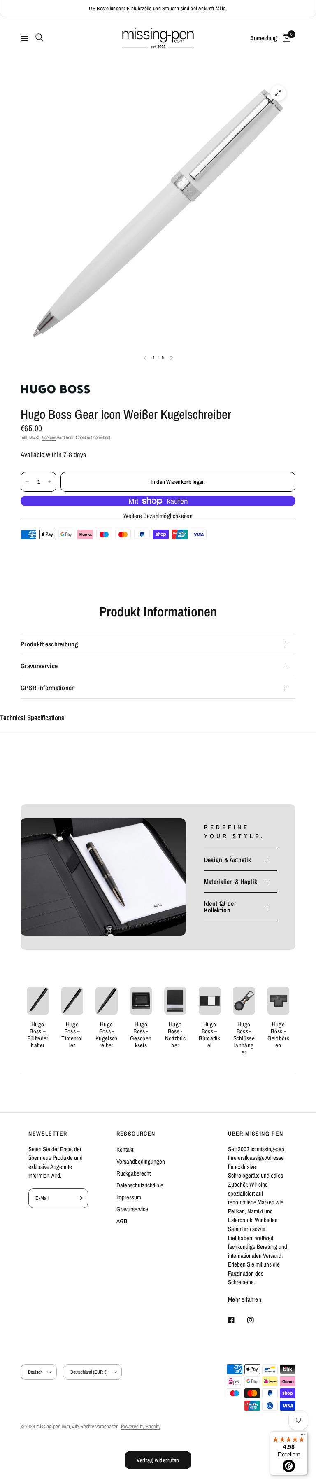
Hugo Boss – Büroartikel (209, 1035)
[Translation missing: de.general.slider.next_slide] (172, 358)
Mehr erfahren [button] (244, 1299)
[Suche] (38, 37)
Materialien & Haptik (230, 881)
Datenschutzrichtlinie (139, 1185)
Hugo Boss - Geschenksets (140, 1035)
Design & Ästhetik (227, 859)
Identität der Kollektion (220, 906)
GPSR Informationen (48, 687)
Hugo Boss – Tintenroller (72, 1035)
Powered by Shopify (140, 1426)
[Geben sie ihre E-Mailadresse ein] (80, 1198)
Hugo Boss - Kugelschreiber (106, 1035)
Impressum (128, 1197)
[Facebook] (237, 1320)
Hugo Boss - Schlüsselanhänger (244, 1038)
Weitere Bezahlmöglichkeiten (158, 515)
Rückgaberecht (133, 1173)
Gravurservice (39, 665)
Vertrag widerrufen (158, 1460)
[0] (285, 38)
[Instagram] (256, 1320)
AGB (121, 1221)
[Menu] (303, 1436)
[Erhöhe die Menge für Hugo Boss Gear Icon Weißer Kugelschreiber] (50, 481)
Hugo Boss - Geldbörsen (278, 1035)
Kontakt (124, 1149)
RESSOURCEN (136, 1133)
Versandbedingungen (140, 1161)
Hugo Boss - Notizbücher (175, 1035)
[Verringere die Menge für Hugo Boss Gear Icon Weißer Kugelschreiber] (27, 481)
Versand (49, 437)
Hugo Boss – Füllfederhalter (38, 1035)
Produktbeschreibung (49, 644)
